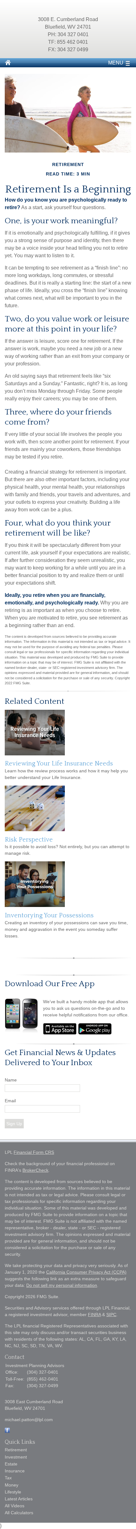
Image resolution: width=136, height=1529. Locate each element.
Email (10, 1100)
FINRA (94, 1314)
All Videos (14, 1505)
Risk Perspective (29, 839)
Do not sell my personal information (61, 1285)
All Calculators (19, 1512)
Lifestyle (13, 1491)
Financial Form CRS (34, 1152)
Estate (11, 1463)
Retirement (16, 1449)
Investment (16, 1457)
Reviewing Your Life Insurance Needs (59, 763)
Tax (8, 1477)
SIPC (111, 1314)
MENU (115, 62)
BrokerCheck (35, 1170)
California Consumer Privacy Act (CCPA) (86, 1272)
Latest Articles (19, 1498)
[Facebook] (7, 1431)
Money (11, 1484)
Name (11, 1079)
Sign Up (14, 1123)
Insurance (15, 1470)
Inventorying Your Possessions (49, 915)
